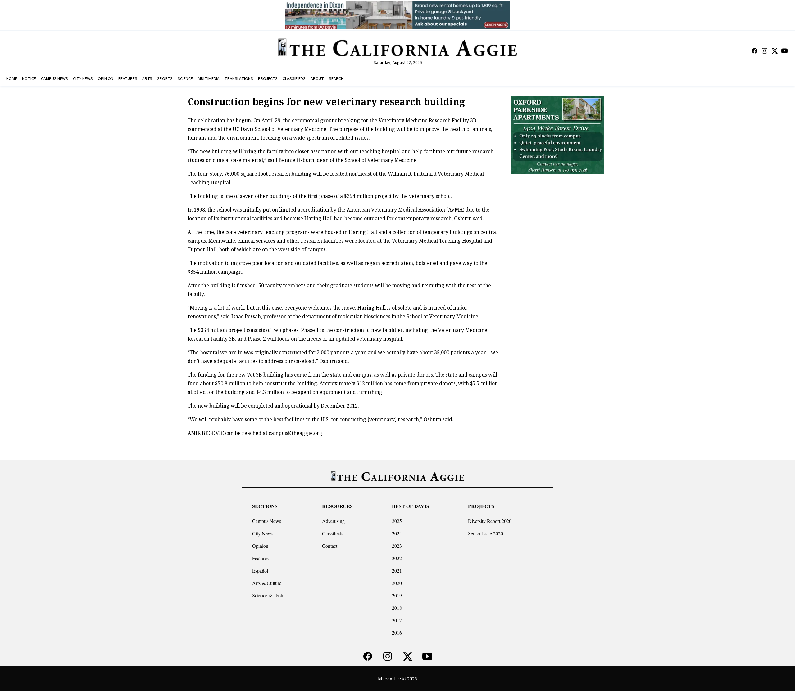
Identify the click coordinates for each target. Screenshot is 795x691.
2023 (397, 545)
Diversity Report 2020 (489, 521)
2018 (397, 607)
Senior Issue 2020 (485, 533)
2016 (397, 632)
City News (262, 533)
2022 (397, 558)
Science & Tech (267, 595)
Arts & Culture (266, 583)
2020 (397, 583)
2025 (397, 521)
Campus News (266, 521)
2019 (397, 595)
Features (260, 558)
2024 (397, 533)
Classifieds (332, 533)
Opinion (260, 545)
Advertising (333, 521)
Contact (329, 545)
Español (260, 570)
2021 (397, 570)
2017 (397, 620)
